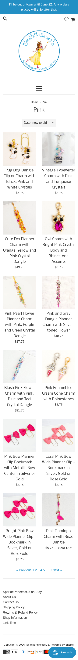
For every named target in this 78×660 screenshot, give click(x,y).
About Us (9, 597)
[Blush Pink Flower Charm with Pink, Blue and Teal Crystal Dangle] (19, 366)
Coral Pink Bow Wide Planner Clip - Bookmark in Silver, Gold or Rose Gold (58, 468)
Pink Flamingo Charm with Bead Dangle (58, 536)
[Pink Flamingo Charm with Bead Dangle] (58, 509)
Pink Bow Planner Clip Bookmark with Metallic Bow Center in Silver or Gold (19, 468)
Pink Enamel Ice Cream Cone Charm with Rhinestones (58, 393)
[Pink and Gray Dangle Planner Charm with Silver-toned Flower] (58, 292)
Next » (57, 570)
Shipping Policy (14, 607)
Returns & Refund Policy (20, 612)
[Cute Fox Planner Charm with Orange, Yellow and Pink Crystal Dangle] (19, 218)
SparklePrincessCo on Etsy (22, 592)
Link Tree (9, 623)
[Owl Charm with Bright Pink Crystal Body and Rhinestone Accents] (58, 218)
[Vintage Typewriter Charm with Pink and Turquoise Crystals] (58, 149)
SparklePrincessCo (37, 644)
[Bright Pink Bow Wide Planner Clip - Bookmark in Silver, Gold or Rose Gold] (19, 509)
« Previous (23, 570)
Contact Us (11, 602)
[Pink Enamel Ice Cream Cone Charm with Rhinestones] (58, 366)
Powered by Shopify (62, 644)
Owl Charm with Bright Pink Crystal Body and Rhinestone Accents (59, 250)
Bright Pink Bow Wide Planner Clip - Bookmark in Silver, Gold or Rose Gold (19, 542)
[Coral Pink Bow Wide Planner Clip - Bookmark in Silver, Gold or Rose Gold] (58, 435)
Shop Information (15, 617)
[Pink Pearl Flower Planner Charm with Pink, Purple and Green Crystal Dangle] (19, 292)
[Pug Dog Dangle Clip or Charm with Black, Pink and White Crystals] (19, 149)
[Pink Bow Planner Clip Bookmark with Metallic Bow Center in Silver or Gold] (19, 435)
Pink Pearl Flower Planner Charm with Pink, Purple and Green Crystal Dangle (19, 325)
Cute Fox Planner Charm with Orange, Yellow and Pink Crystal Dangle (19, 250)
